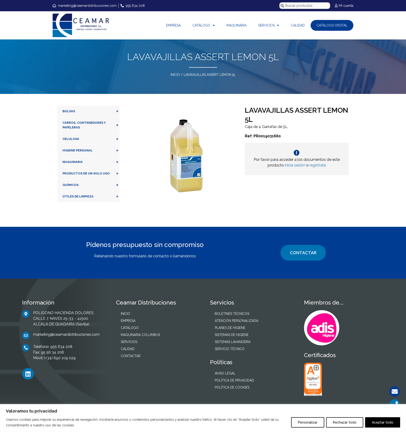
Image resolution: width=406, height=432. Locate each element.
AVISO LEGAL (225, 373)
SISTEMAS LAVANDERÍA (232, 342)
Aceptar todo (382, 422)
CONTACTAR (303, 252)
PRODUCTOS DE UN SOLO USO (90, 173)
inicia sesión (295, 165)
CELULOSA (90, 139)
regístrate (317, 165)
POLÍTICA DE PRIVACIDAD (234, 380)
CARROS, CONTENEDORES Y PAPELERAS (90, 125)
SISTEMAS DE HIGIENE (232, 335)
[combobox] (304, 5)
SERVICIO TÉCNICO (230, 349)
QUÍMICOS (90, 185)
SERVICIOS (266, 25)
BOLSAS (90, 111)
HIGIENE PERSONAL (90, 150)
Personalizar (307, 422)
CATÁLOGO (201, 25)
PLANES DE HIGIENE (230, 328)
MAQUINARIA (236, 25)
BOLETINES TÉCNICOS (232, 314)
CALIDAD (298, 25)
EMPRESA (173, 25)
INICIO (175, 75)
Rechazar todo (344, 422)
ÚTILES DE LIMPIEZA (90, 196)
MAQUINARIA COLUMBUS (140, 335)
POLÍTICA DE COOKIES (232, 387)
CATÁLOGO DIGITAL (331, 25)
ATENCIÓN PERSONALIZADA (236, 321)
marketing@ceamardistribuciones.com (66, 334)
